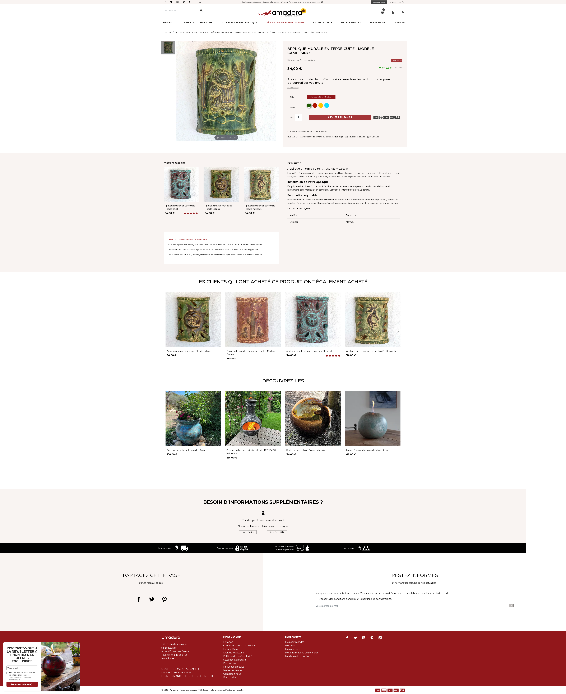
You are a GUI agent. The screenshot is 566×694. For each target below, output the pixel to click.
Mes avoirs (291, 645)
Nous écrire (248, 532)
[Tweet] (151, 599)
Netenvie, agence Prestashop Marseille (227, 690)
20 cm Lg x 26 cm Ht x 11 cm (321, 97)
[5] (197, 213)
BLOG (202, 2)
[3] (191, 213)
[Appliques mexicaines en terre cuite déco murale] (168, 48)
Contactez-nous (232, 673)
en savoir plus (292, 88)
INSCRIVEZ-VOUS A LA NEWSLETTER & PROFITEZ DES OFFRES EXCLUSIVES (22, 655)
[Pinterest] (164, 599)
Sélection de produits (234, 659)
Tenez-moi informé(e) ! (22, 684)
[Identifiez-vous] (392, 11)
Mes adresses (292, 649)
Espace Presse (231, 649)
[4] (194, 213)
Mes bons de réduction (297, 656)
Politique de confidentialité (237, 656)
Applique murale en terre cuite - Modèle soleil (309, 351)
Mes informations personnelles (302, 652)
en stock (387, 67)
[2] (188, 213)
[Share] (138, 599)
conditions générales (345, 599)
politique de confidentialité (376, 599)
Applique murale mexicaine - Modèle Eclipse (189, 351)
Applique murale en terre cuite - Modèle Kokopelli (371, 351)
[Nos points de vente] (403, 12)
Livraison (228, 642)
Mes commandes (294, 642)
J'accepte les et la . (355, 599)
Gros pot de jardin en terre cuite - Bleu (186, 450)
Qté (291, 117)
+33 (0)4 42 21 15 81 (176, 654)
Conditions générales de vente (239, 645)
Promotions (229, 663)
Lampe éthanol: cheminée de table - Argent (367, 450)
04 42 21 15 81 (397, 2)
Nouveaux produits (233, 666)
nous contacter (378, 2)
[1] (185, 213)
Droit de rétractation (234, 652)
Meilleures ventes (232, 670)
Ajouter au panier (340, 117)
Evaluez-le (397, 61)
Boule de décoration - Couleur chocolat (306, 450)
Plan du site (229, 677)
